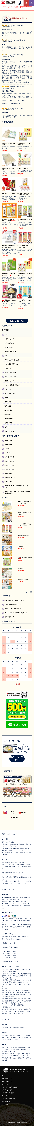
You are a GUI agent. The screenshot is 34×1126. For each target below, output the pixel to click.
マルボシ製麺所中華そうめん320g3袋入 (24, 300)
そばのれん (21, 568)
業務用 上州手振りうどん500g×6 (8, 169)
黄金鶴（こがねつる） (23, 535)
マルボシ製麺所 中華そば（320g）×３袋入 (23, 246)
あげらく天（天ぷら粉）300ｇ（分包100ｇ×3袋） (24, 193)
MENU (32, 3)
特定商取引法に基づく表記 (10, 1087)
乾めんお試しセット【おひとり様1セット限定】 (9, 220)
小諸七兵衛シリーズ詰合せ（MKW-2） (8, 274)
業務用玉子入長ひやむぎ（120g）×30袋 (24, 502)
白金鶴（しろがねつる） (24, 579)
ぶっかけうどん (17, 744)
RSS (3, 1095)
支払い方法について (8, 1078)
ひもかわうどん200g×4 (23, 168)
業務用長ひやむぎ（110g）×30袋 (8, 144)
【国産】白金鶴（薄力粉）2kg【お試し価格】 (8, 246)
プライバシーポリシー (8, 1090)
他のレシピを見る (17, 758)
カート (26, 3)
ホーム (3, 12)
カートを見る (6, 1101)
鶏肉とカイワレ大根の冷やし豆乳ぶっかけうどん (21, 749)
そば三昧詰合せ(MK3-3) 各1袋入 (24, 220)
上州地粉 (20, 546)
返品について (6, 1084)
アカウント (19, 4)
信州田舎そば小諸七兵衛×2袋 (25, 558)
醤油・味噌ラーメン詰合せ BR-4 (9, 193)
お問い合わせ (6, 1104)
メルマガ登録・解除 (8, 1093)
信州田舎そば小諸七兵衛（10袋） (24, 513)
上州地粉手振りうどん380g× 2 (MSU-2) (24, 144)
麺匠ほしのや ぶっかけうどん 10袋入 (9, 300)
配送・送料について (8, 1081)
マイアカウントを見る (8, 1098)
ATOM (7, 1095)
